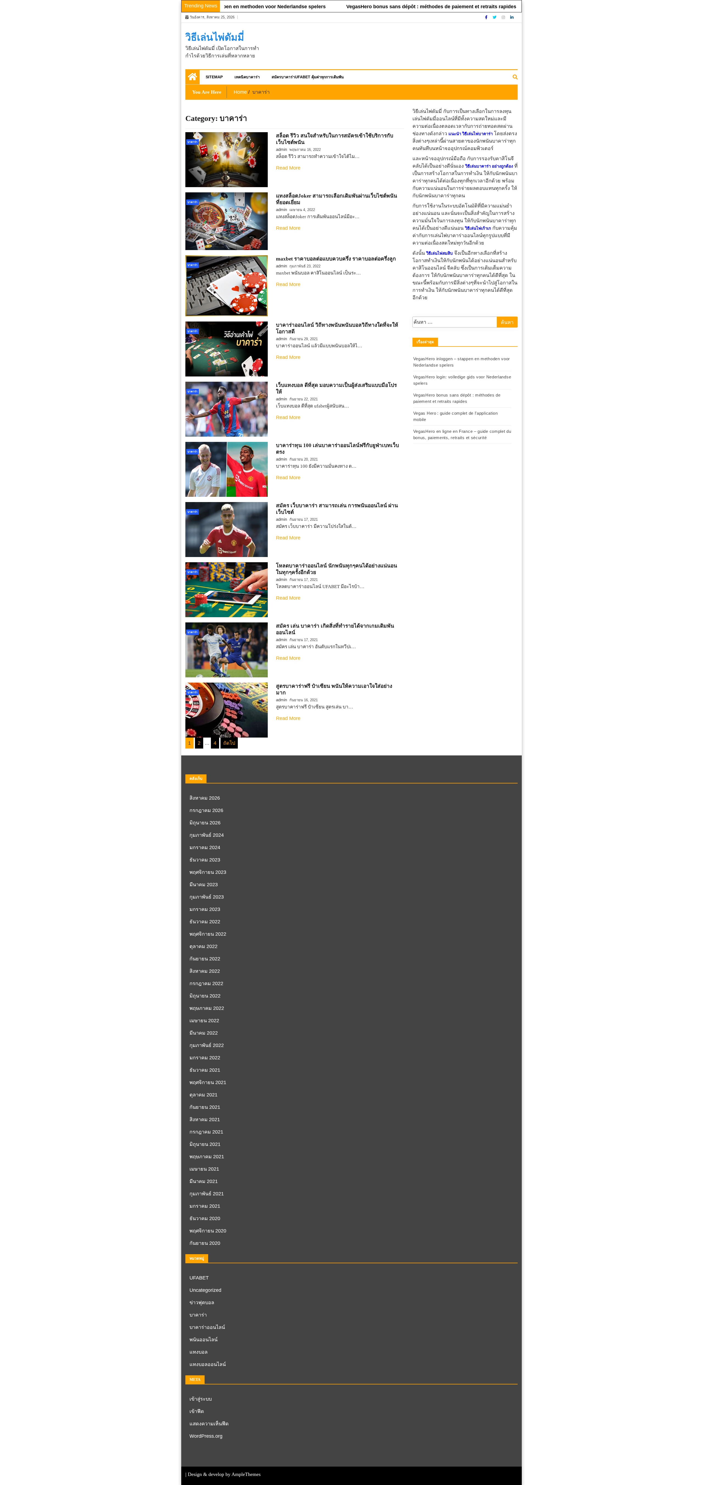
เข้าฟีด (196, 1411)
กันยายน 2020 (204, 1243)
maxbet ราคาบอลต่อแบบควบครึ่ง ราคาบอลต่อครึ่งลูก (336, 259)
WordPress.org (205, 1436)
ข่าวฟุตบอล (201, 1302)
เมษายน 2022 (204, 1020)
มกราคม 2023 (204, 909)
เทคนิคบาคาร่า (247, 77)
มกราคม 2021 (204, 1206)
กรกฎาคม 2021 (206, 1132)
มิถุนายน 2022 (205, 996)
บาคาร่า (192, 141)
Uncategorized (205, 1290)
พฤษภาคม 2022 (206, 1008)
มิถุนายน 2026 (205, 822)
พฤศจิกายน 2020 (207, 1231)
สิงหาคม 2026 (204, 798)
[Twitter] (495, 17)
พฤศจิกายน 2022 (207, 934)
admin (281, 149)
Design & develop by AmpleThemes (224, 1474)
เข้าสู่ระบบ (200, 1399)
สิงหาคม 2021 (204, 1119)
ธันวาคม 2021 (204, 1070)
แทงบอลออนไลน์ (207, 1364)
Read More (288, 168)
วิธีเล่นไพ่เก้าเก (478, 228)
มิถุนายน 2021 (205, 1144)
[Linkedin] (512, 17)
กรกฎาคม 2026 (206, 810)
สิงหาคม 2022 (204, 971)
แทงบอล (198, 1352)
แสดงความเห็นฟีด (209, 1423)
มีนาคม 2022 (203, 1033)
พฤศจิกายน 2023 (207, 872)
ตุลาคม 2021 (203, 1095)
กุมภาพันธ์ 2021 (206, 1193)
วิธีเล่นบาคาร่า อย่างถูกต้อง (489, 166)
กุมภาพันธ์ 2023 (206, 897)
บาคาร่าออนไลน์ (207, 1327)
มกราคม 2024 (204, 847)
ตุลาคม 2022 (203, 946)
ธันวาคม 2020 (204, 1218)
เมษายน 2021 (204, 1169)
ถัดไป (229, 743)
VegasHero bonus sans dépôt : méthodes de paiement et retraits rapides (390, 6)
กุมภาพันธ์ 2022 (206, 1045)
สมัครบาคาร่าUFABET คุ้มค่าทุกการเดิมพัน (308, 77)
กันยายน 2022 (204, 959)
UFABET (199, 1278)
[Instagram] (504, 17)
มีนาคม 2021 (203, 1181)
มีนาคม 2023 (203, 884)
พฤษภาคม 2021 (206, 1156)
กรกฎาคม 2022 (206, 983)
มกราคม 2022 (204, 1057)
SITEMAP (214, 77)
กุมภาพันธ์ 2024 (206, 835)
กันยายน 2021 (204, 1107)
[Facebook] (487, 17)
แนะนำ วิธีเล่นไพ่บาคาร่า (470, 134)
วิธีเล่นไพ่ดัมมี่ (214, 37)
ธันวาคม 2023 (204, 860)
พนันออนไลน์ (203, 1339)
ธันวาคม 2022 (204, 921)
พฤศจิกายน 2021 (207, 1082)
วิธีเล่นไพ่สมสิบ (439, 253)
